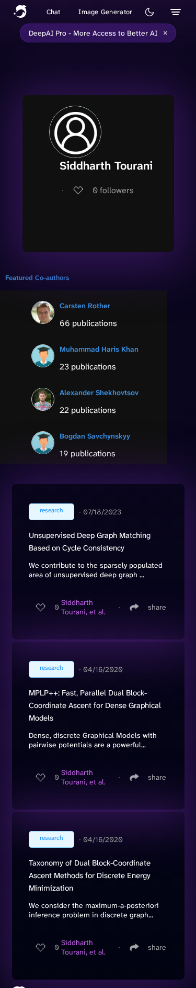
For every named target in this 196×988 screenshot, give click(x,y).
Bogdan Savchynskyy (95, 436)
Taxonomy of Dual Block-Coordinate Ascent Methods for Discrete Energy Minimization (90, 875)
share (157, 607)
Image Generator (105, 11)
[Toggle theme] (149, 12)
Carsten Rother (85, 305)
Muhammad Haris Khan (99, 349)
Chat (54, 11)
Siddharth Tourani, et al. (83, 607)
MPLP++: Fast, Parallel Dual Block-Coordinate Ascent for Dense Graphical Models (95, 705)
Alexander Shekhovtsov (99, 392)
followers (113, 190)
